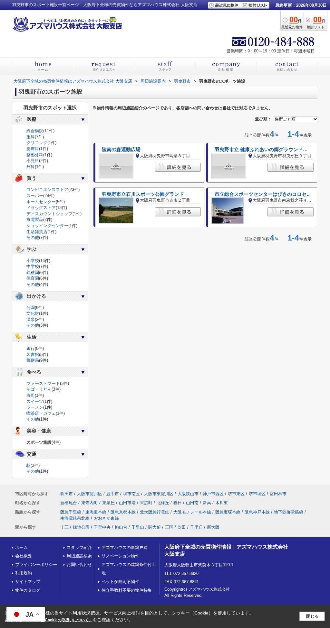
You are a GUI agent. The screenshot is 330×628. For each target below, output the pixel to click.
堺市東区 (236, 493)
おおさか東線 (106, 518)
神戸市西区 (213, 493)
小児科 (32, 160)
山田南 (192, 502)
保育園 (32, 278)
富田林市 (278, 493)
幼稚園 (32, 272)
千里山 (137, 527)
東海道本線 (95, 512)
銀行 (30, 348)
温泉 (30, 319)
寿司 (30, 395)
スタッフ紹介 (79, 547)
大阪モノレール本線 (192, 512)
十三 (64, 527)
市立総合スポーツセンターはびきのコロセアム (265, 194)
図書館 (32, 354)
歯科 (30, 136)
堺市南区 (131, 493)
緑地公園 (81, 527)
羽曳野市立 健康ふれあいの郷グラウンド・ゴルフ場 (271, 149)
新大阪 (213, 527)
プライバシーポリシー (36, 564)
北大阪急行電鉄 (154, 512)
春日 (177, 502)
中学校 (32, 266)
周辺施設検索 (79, 555)
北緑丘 (163, 502)
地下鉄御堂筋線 (288, 512)
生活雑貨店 (36, 231)
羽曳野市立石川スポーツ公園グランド (143, 194)
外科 (30, 166)
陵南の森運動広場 (121, 149)
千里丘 (196, 527)
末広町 (146, 502)
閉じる (312, 616)
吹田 (182, 527)
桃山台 (121, 527)
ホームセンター (41, 201)
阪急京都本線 (123, 512)
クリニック (36, 142)
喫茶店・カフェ (41, 413)
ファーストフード (43, 383)
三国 (169, 527)
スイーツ (34, 401)
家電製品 (34, 219)
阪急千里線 (70, 512)
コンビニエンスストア (47, 189)
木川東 (221, 502)
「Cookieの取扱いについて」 (66, 620)
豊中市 (112, 493)
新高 (207, 502)
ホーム (21, 547)
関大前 (154, 527)
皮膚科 (32, 148)
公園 (30, 307)
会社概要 (23, 555)
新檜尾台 (68, 502)
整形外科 (34, 154)
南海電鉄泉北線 (75, 518)
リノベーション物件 (120, 555)
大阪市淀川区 (89, 493)
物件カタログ (27, 590)
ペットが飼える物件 (120, 581)
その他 (32, 237)
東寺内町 (89, 502)
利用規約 (23, 572)
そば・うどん (39, 389)
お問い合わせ (79, 564)
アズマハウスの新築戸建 (125, 547)
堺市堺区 (257, 493)
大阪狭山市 (188, 493)
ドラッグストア (41, 207)
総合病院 (34, 130)
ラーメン (34, 407)
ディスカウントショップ (49, 213)
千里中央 (102, 527)
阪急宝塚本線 (227, 512)
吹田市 (66, 493)
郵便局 (32, 360)
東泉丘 (108, 502)
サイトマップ (27, 581)
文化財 (32, 313)
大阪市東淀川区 (158, 493)
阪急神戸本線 (257, 512)
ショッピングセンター (47, 225)
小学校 (32, 260)
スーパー (34, 195)
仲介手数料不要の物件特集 (127, 590)
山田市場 (127, 502)
